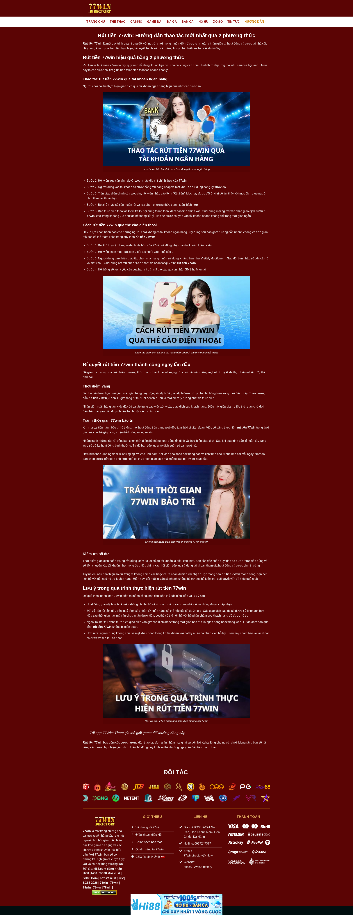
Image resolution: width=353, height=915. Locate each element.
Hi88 (86, 873)
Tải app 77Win (101, 733)
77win (114, 65)
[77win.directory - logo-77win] (99, 8)
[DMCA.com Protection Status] (104, 892)
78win (104, 882)
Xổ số (218, 21)
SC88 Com (90, 878)
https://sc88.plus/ (112, 878)
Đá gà (172, 21)
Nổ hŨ (203, 21)
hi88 (94, 873)
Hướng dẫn (254, 21)
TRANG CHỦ (95, 21)
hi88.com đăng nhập (107, 868)
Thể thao (118, 21)
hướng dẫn (136, 742)
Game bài (154, 21)
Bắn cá (188, 21)
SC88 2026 (90, 882)
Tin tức (233, 21)
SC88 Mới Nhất (109, 873)
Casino (136, 21)
